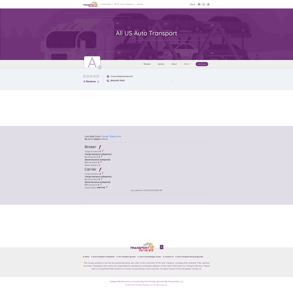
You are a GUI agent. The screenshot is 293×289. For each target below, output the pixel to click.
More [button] (186, 64)
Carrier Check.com (111, 136)
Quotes (161, 64)
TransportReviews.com (119, 281)
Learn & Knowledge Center (150, 257)
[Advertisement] (148, 108)
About (174, 64)
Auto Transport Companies (104, 257)
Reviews (147, 64)
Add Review (202, 64)
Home (87, 257)
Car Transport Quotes (127, 257)
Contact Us (169, 257)
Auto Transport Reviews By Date (190, 257)
